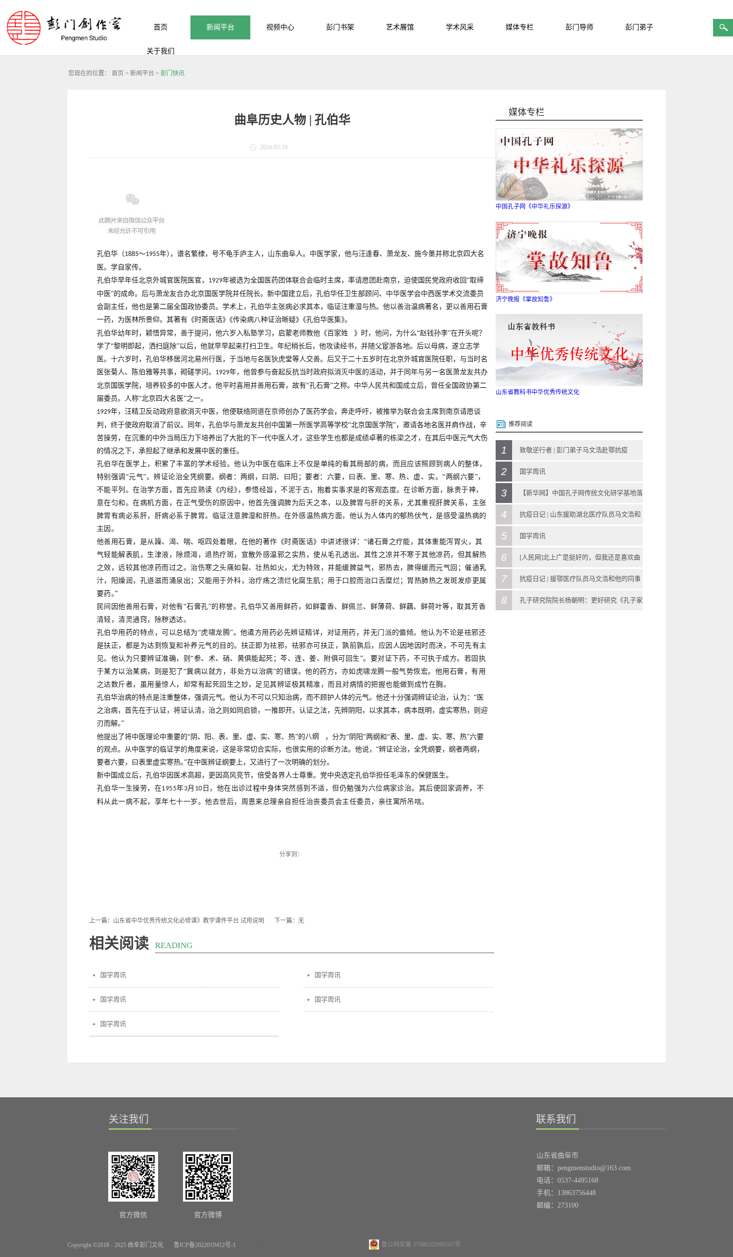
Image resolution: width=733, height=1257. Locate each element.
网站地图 (259, 1245)
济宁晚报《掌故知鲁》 (525, 299)
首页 (161, 27)
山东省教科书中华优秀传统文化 (537, 392)
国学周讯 (113, 975)
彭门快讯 (172, 73)
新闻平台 (142, 73)
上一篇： (176, 920)
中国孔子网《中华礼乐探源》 (534, 206)
